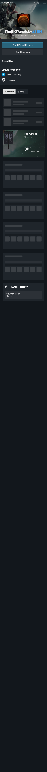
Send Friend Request (23, 45)
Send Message (23, 52)
